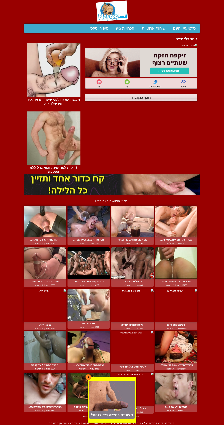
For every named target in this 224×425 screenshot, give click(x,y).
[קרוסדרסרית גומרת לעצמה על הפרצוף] (176, 347)
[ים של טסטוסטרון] (132, 263)
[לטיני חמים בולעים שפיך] (132, 347)
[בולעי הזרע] (45, 305)
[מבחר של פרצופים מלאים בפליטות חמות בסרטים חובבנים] (45, 388)
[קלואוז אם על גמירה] (132, 305)
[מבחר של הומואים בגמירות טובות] (176, 221)
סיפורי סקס (99, 28)
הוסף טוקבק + (141, 97)
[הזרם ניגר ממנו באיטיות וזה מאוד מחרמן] (45, 263)
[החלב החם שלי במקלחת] (45, 347)
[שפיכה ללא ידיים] (176, 305)
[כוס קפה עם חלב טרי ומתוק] (132, 221)
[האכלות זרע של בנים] (176, 388)
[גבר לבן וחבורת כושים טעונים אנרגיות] (89, 263)
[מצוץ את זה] (89, 305)
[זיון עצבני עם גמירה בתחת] (176, 263)
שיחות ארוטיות (153, 28)
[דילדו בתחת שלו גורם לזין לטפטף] (45, 221)
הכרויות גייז (125, 28)
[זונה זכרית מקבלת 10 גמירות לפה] (89, 221)
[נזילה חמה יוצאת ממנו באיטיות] (89, 347)
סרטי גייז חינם (184, 28)
